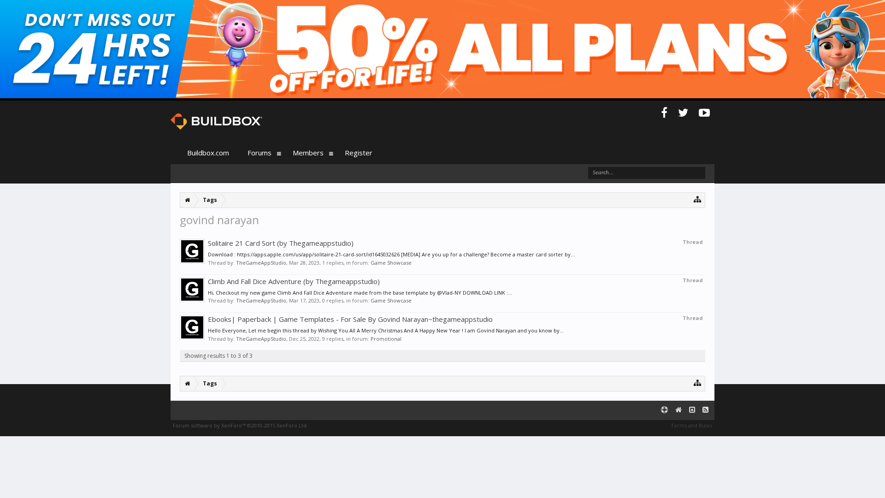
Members (308, 152)
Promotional (386, 338)
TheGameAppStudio (261, 262)
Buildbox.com (208, 152)
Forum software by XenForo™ (240, 425)
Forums (259, 152)
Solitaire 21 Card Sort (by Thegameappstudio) (281, 243)
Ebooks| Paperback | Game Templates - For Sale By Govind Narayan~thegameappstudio (350, 319)
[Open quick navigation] (698, 199)
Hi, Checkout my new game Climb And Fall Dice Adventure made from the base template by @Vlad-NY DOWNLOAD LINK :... (360, 292)
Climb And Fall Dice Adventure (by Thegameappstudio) (294, 281)
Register (358, 152)
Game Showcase (391, 262)
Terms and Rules (691, 425)
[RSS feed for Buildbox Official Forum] (705, 410)
